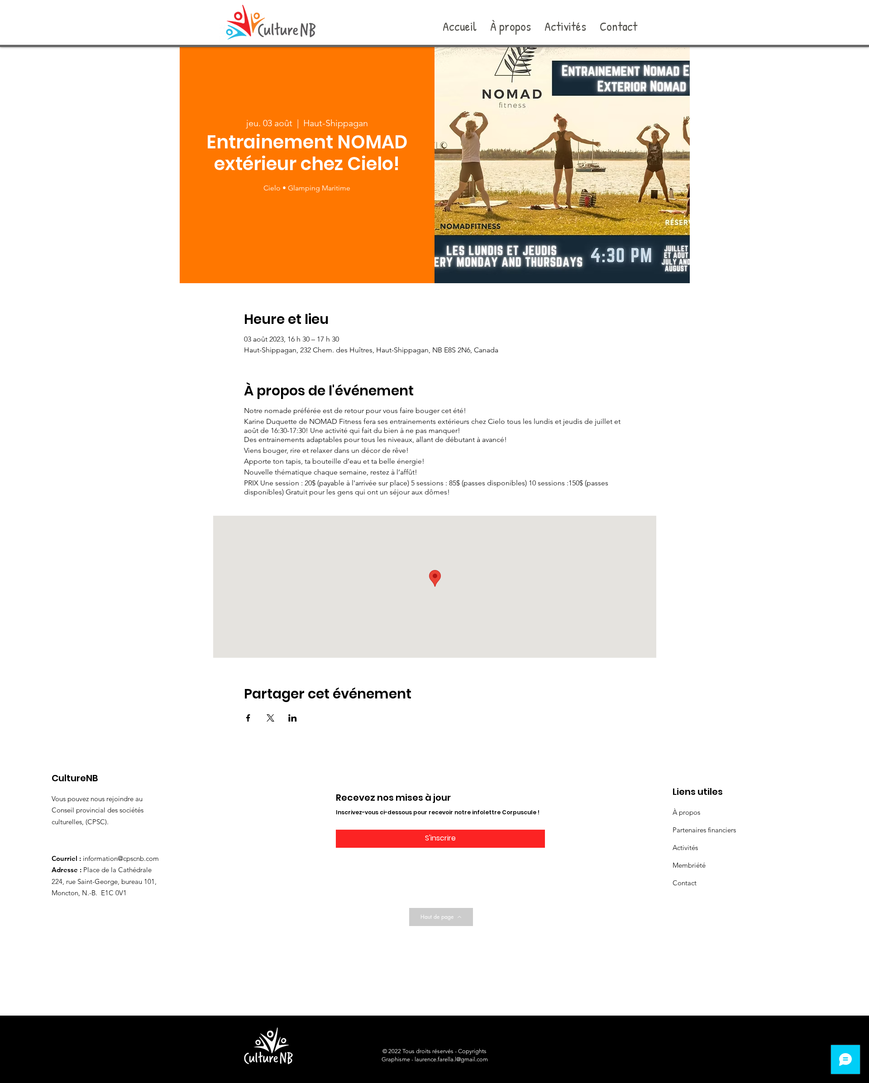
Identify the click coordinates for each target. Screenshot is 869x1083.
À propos (686, 812)
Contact (685, 883)
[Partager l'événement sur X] (270, 718)
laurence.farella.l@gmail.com (451, 1059)
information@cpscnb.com (121, 858)
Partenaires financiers (704, 830)
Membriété (689, 865)
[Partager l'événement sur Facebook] (248, 718)
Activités (685, 847)
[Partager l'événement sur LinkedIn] (292, 718)
